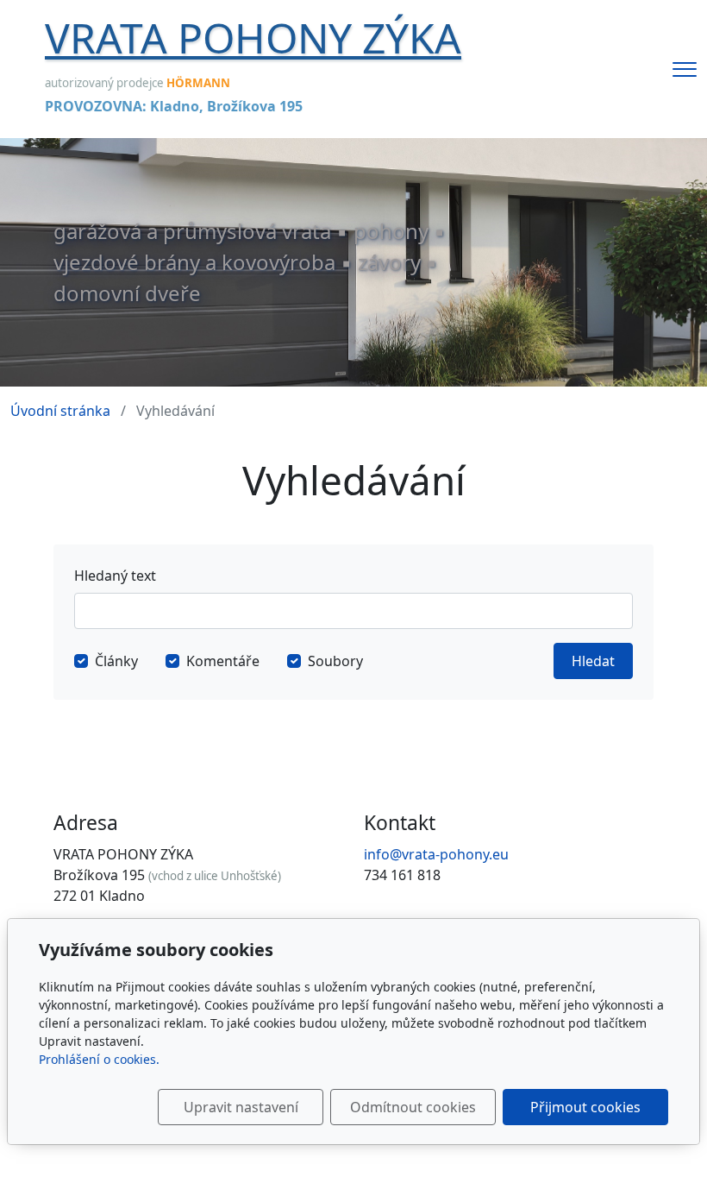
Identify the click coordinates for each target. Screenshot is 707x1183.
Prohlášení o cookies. (99, 1059)
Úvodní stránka (60, 410)
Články (116, 660)
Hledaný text (115, 575)
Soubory (335, 660)
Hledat (593, 660)
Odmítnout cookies (413, 1107)
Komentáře (223, 660)
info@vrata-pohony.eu (436, 854)
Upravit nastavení (241, 1107)
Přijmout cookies (585, 1107)
